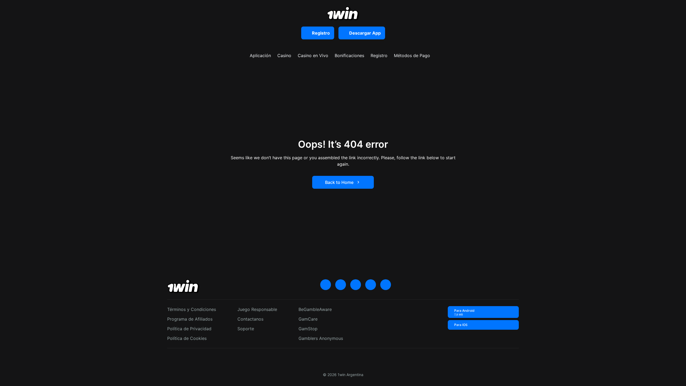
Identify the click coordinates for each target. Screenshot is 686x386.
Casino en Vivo (313, 55)
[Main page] (343, 13)
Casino (284, 55)
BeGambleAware (315, 309)
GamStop (308, 328)
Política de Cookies (187, 338)
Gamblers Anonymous (321, 338)
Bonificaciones (349, 55)
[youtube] (340, 284)
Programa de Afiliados (189, 319)
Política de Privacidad (189, 328)
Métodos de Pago (412, 55)
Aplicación (260, 55)
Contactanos (250, 319)
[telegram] (355, 284)
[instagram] (370, 284)
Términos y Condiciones (191, 309)
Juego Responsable (257, 309)
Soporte (245, 328)
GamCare (308, 319)
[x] (325, 284)
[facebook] (385, 284)
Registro (379, 55)
